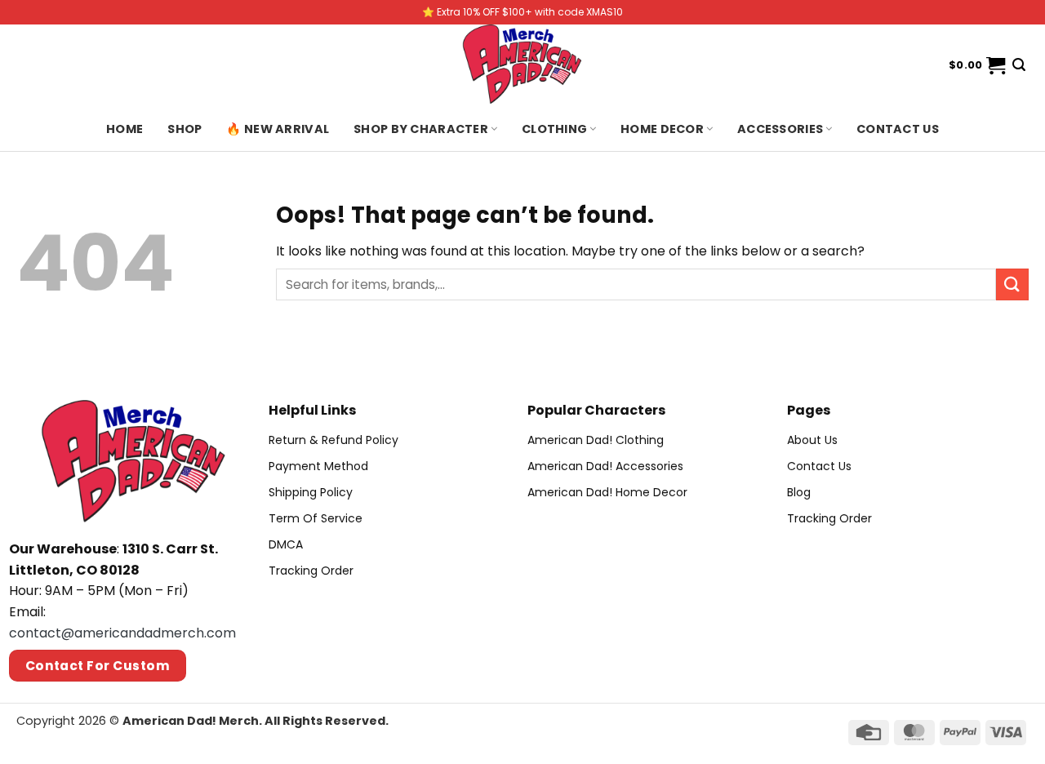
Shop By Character (421, 129)
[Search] (1018, 65)
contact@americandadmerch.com (122, 633)
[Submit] (1012, 284)
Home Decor (662, 129)
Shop (184, 129)
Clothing (554, 129)
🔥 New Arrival (277, 129)
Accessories (780, 129)
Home (124, 129)
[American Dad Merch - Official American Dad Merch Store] (522, 65)
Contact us (897, 129)
